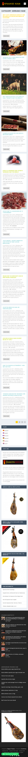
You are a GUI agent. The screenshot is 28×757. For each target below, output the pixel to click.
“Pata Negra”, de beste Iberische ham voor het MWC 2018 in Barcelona (13, 242)
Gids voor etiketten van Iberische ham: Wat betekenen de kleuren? (16, 625)
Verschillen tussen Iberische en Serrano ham (16, 642)
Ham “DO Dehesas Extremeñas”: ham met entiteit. (14, 366)
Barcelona (17, 174)
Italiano (6, 441)
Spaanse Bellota (11, 21)
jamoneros (5, 252)
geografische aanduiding (7, 316)
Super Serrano (13, 224)
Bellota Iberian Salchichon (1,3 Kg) (9, 690)
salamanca (17, 176)
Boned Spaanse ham (9, 175)
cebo (12, 217)
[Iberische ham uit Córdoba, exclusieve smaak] (3, 655)
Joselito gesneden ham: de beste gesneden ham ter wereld (13, 171)
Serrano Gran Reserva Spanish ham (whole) (11, 697)
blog (20, 248)
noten (22, 282)
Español (6, 430)
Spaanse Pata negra (21, 286)
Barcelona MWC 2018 (7, 248)
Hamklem (17, 138)
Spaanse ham (7, 104)
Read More (6, 36)
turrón (17, 287)
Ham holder (12, 101)
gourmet (17, 19)
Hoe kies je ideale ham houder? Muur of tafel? (12, 339)
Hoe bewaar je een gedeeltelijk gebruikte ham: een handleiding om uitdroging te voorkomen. (15, 619)
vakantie (7, 225)
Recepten (18, 252)
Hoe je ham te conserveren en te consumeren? (13, 211)
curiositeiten (10, 138)
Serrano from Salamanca (7, 102)
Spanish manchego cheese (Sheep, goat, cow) (12, 687)
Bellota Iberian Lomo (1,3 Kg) (8, 693)
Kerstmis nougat (17, 282)
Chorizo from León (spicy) (7, 675)
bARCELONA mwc (18, 246)
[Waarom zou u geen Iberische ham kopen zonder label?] (14, 47)
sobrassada (5, 255)
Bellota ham (5, 101)
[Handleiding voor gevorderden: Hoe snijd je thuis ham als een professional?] (3, 637)
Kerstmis (12, 282)
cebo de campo (17, 217)
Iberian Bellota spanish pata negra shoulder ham (13, 672)
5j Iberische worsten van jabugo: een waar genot (13, 133)
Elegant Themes (11, 748)
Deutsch (6, 438)
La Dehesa (5, 221)
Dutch (5, 443)
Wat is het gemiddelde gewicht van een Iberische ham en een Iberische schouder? (14, 16)
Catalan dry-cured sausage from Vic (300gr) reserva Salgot (13, 683)
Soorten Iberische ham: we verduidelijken (11, 308)
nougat (4, 283)
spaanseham (6, 19)
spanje (8, 224)
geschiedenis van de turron (13, 280)
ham (11, 62)
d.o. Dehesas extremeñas (15, 218)
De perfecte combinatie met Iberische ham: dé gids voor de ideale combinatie (16, 631)
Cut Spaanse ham (6, 218)
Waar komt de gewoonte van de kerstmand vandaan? (13, 276)
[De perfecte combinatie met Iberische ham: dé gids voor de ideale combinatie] (3, 631)
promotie (13, 252)
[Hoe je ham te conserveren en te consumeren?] (14, 201)
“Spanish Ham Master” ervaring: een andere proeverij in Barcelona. (14, 394)
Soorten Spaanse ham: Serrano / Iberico (12, 603)
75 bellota (8, 62)
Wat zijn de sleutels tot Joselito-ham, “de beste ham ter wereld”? (13, 97)
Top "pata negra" (14, 256)
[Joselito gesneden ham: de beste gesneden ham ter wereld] (14, 161)
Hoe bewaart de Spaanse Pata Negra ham (13, 596)
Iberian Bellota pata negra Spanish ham (11, 669)
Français (6, 435)
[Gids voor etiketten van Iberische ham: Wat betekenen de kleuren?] (3, 625)
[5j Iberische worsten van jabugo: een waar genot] (14, 123)
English (6, 433)
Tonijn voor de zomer (19, 21)
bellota (22, 100)
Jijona (9, 282)
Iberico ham (17, 101)
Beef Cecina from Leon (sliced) (8, 700)
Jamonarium (21, 19)
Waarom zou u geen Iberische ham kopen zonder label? (13, 58)
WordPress (23, 748)
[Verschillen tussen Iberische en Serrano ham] (3, 643)
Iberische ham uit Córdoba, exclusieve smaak (14, 655)
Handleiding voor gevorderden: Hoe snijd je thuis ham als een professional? (16, 637)
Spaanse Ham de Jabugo (8, 589)
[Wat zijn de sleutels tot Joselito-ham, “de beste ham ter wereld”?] (14, 84)
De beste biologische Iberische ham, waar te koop (16, 649)
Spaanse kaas (14, 286)
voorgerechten (21, 256)
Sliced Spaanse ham (16, 178)
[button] (10, 754)
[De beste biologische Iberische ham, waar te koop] (3, 649)
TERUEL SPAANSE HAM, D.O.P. (10, 606)
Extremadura (17, 314)
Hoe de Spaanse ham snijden (9, 599)
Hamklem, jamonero (16, 344)
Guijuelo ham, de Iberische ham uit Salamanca (14, 593)
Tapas (17, 224)
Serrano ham (5, 21)
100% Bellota (18, 60)
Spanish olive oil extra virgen (8, 679)
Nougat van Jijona (9, 283)
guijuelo (6, 176)
